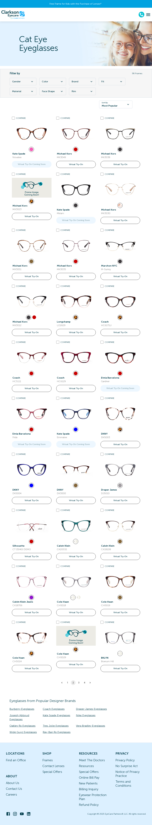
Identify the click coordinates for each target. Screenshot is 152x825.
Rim (74, 91)
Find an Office (16, 760)
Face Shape (48, 91)
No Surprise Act (126, 766)
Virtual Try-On (76, 164)
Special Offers (52, 772)
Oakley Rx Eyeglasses (22, 725)
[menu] (148, 14)
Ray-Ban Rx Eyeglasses (57, 732)
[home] (13, 14)
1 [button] (67, 682)
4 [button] (84, 682)
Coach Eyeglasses (54, 709)
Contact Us (14, 789)
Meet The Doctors (92, 760)
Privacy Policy (125, 760)
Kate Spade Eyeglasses (56, 715)
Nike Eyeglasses (85, 715)
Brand (75, 81)
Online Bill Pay (89, 777)
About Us (12, 783)
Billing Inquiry (88, 789)
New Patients (88, 783)
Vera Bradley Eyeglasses (90, 725)
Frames (47, 760)
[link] (32, 134)
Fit (102, 81)
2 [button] (73, 682)
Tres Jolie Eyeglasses (56, 725)
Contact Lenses (53, 766)
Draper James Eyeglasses (91, 709)
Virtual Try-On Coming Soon (32, 164)
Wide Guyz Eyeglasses (23, 732)
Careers (11, 794)
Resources (86, 766)
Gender (16, 81)
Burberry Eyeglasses (22, 709)
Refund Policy (89, 805)
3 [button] (78, 682)
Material (16, 91)
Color (45, 81)
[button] (62, 682)
